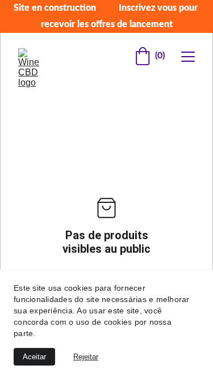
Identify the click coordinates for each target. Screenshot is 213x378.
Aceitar (34, 356)
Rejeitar (85, 356)
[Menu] (188, 57)
